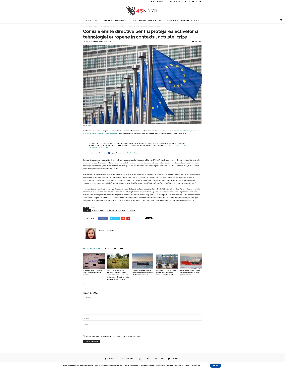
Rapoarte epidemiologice (150, 20)
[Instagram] (189, 1)
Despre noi (171, 20)
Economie (132, 210)
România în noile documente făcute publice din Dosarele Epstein (92, 273)
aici (199, 366)
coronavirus (110, 210)
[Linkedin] (193, 1)
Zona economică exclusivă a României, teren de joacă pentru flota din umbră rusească (142, 273)
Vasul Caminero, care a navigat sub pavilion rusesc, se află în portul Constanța (190, 273)
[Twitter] (200, 1)
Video (131, 20)
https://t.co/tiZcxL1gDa (177, 145)
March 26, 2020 (132, 153)
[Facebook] (185, 1)
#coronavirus (157, 143)
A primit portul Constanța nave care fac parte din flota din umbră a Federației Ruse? (166, 273)
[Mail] (196, 1)
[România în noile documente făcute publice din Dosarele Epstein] (94, 261)
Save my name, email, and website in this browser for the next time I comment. (112, 336)
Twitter (93, 208)
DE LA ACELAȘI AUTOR (114, 249)
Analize (107, 20)
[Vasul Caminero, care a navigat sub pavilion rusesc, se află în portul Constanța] (191, 261)
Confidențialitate (189, 20)
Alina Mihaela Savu (95, 41)
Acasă (85, 26)
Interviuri (119, 20)
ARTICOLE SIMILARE (92, 249)
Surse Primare (92, 20)
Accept (215, 365)
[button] (281, 20)
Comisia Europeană (98, 210)
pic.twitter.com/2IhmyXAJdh (99, 147)
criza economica (121, 210)
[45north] (142, 10)
